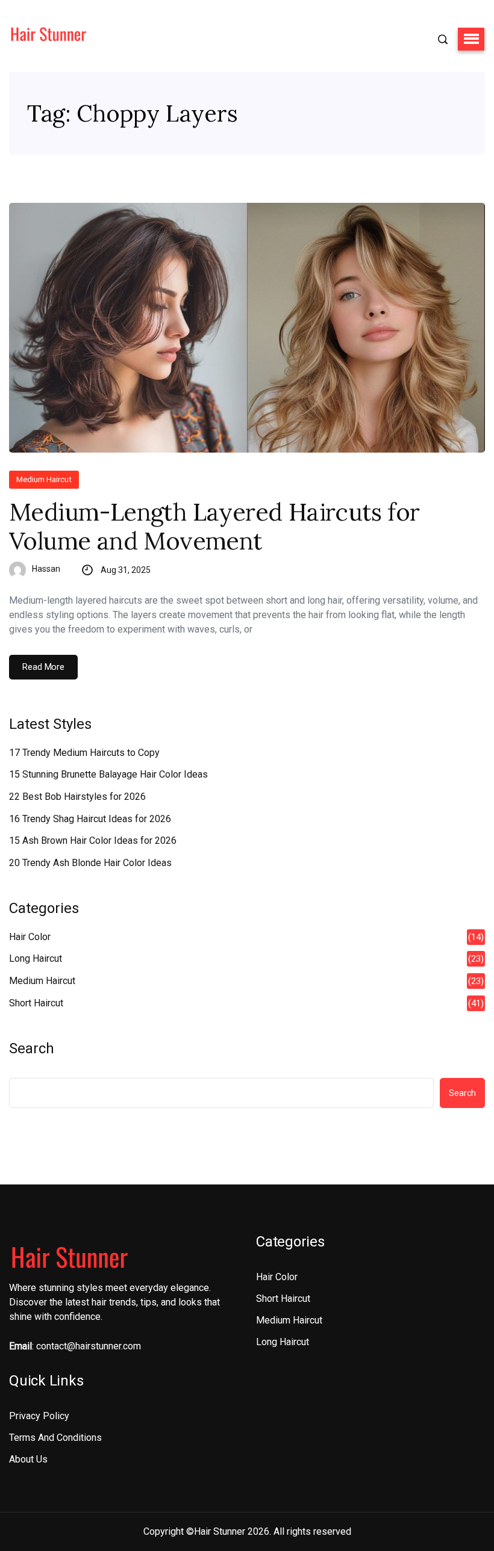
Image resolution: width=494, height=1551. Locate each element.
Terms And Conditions (55, 1437)
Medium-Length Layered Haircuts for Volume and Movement (214, 527)
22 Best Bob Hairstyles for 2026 (77, 796)
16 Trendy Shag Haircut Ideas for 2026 (90, 819)
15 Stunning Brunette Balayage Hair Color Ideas (108, 774)
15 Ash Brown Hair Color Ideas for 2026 (93, 840)
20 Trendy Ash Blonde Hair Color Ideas (90, 862)
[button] (471, 39)
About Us (28, 1459)
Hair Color (30, 937)
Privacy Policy (39, 1416)
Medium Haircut (44, 479)
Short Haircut (36, 1003)
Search (31, 1048)
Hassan (46, 569)
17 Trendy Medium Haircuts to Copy (84, 752)
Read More (43, 666)
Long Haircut (35, 958)
